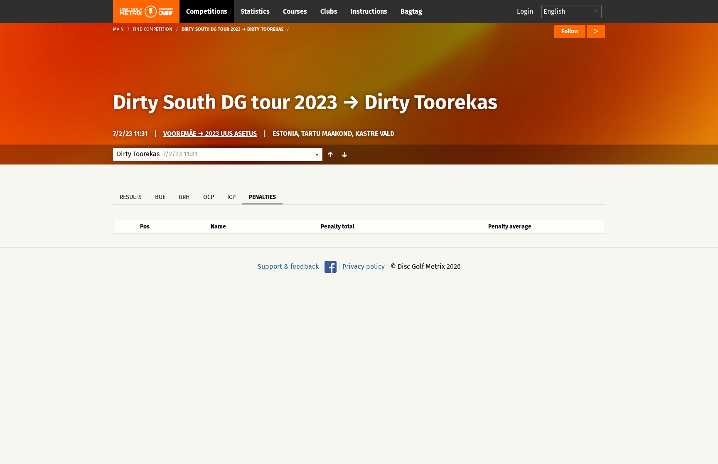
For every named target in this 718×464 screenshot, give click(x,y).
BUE (160, 197)
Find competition (152, 29)
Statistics (255, 11)
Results (131, 197)
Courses (295, 11)
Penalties (262, 197)
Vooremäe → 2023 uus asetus (210, 133)
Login (525, 11)
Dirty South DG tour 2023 (225, 102)
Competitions (206, 11)
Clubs (328, 11)
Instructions (369, 11)
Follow (569, 31)
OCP (208, 197)
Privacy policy (363, 266)
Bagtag (411, 11)
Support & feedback (288, 266)
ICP (231, 197)
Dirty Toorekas (430, 102)
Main (118, 29)
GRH (184, 197)
